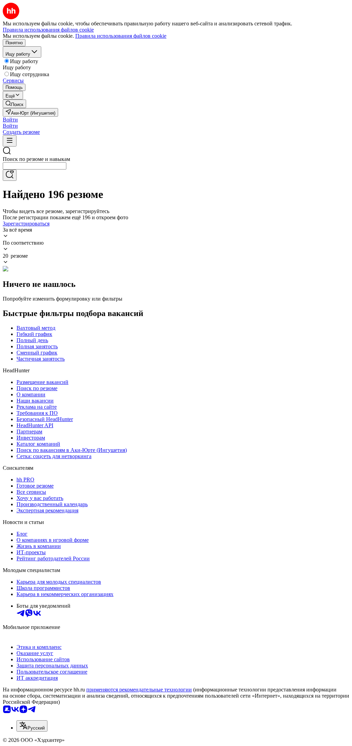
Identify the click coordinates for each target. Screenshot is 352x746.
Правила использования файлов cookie (120, 36)
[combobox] (34, 166)
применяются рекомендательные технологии (139, 689)
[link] (14, 104)
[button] (10, 120)
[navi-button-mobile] (9, 141)
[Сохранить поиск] (9, 175)
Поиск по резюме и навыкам (36, 159)
